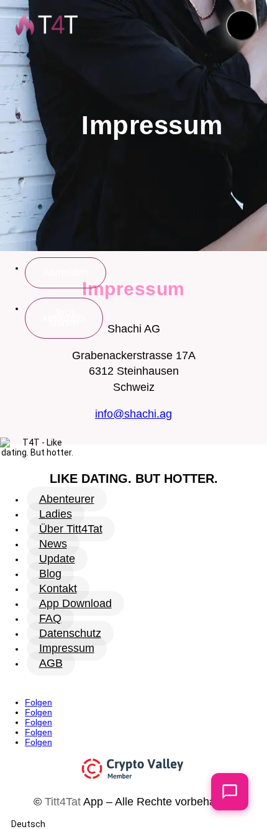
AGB (51, 663)
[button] (241, 25)
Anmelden (65, 272)
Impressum (66, 648)
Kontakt (58, 588)
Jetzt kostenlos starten (64, 318)
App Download (75, 603)
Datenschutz (70, 633)
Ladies (55, 514)
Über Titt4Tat (70, 529)
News (53, 544)
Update (57, 558)
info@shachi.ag (133, 414)
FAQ (50, 618)
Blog (50, 573)
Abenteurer (66, 499)
